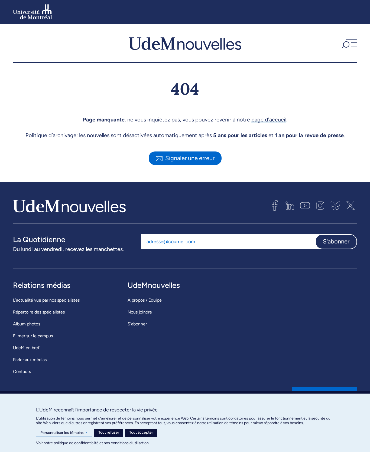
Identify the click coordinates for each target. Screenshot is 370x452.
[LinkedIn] (289, 205)
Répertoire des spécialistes (39, 312)
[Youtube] (304, 205)
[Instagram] (320, 205)
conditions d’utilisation (130, 443)
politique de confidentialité (76, 443)
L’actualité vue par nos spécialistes (46, 300)
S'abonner (336, 241)
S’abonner (137, 323)
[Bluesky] (335, 205)
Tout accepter (141, 432)
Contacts (22, 371)
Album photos (26, 323)
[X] (350, 205)
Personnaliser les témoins (64, 432)
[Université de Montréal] (32, 11)
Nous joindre (140, 312)
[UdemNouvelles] (185, 43)
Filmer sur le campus (33, 335)
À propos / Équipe (145, 300)
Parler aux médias (30, 359)
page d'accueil (268, 119)
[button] (348, 43)
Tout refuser (108, 432)
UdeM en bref (26, 347)
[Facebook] (274, 205)
